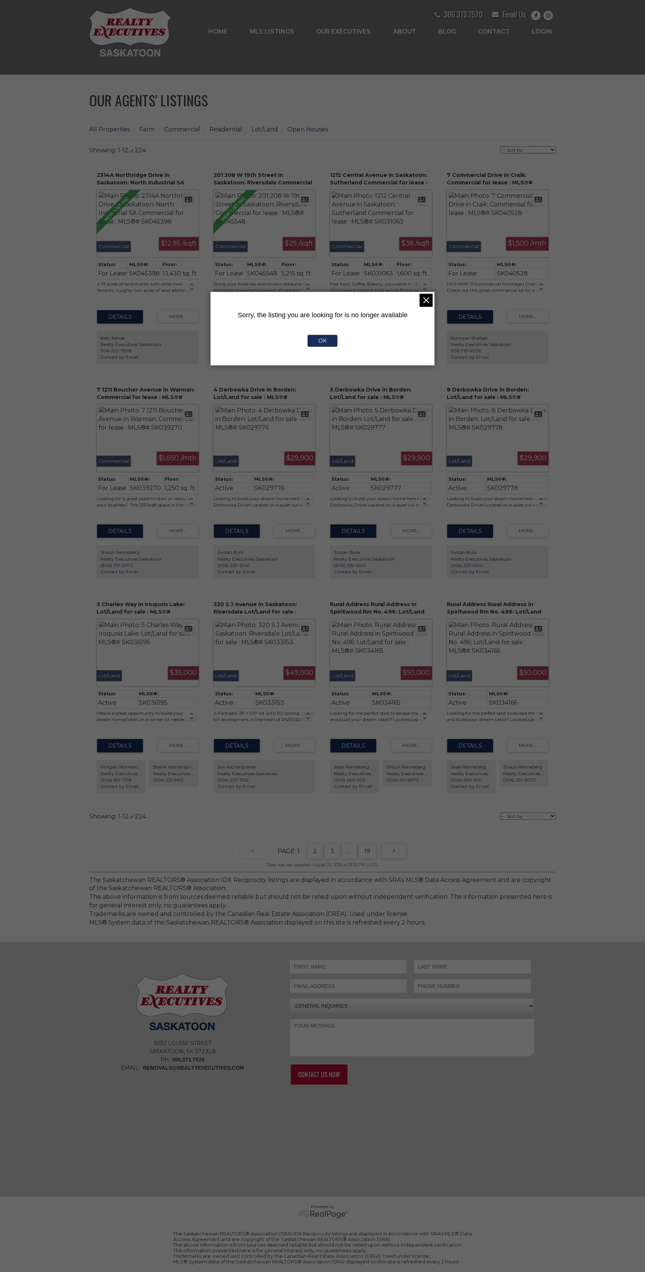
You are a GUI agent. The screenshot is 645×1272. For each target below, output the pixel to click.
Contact (494, 31)
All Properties (109, 129)
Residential (225, 129)
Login (542, 31)
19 (367, 851)
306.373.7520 (463, 14)
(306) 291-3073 (116, 565)
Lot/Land (265, 129)
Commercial (182, 129)
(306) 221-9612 (168, 780)
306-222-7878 (116, 350)
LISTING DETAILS (120, 317)
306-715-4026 (466, 350)
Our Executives (343, 31)
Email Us (514, 14)
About (404, 31)
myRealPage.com (322, 1214)
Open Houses (307, 129)
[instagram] (549, 15)
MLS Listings (272, 31)
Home (218, 31)
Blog (447, 31)
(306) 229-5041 (233, 565)
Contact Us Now (319, 1074)
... (349, 851)
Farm (147, 129)
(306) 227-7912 (233, 780)
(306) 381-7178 (116, 780)
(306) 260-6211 (349, 780)
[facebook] (537, 15)
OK (322, 340)
